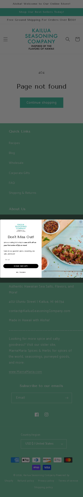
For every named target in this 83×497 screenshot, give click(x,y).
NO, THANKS (20, 272)
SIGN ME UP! (21, 266)
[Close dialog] (80, 221)
